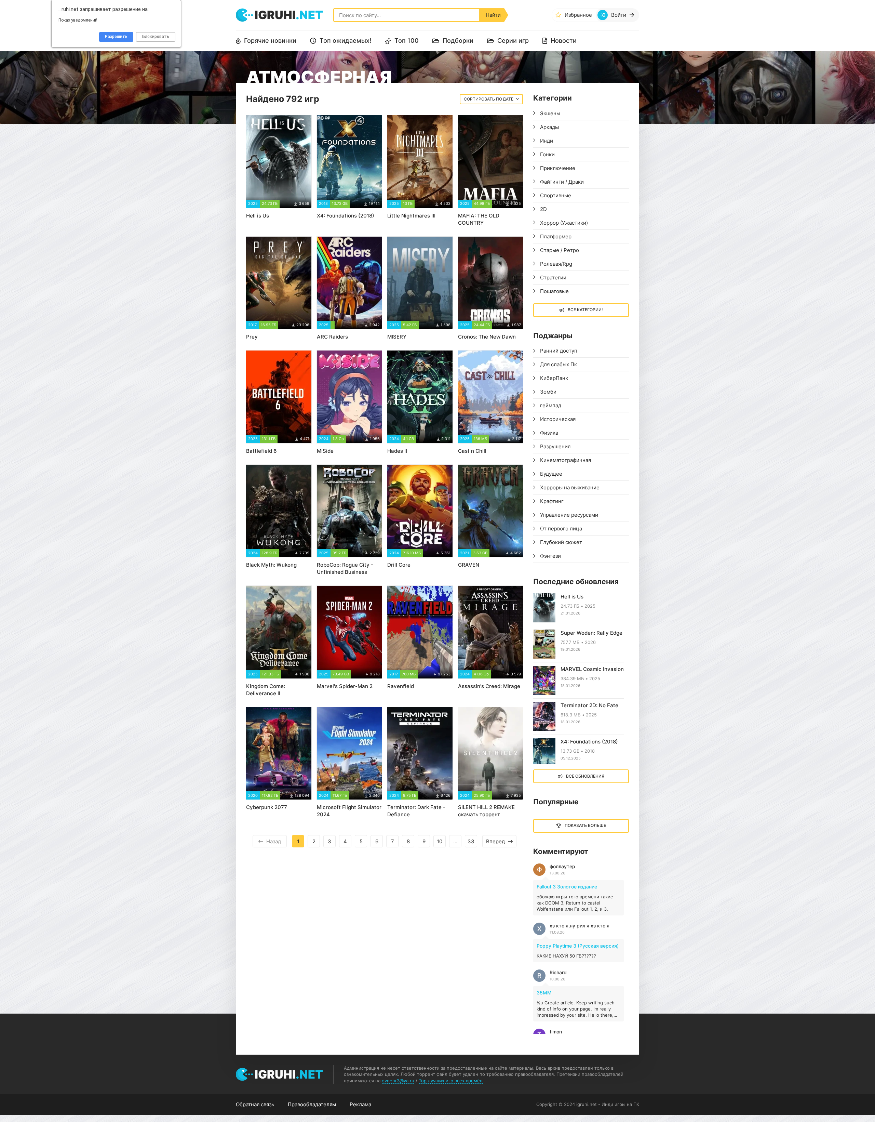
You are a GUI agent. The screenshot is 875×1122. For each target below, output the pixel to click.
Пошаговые (554, 291)
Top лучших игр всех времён (451, 1080)
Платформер (555, 236)
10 (439, 841)
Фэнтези (550, 556)
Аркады (549, 127)
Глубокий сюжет (561, 542)
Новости (564, 40)
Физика (549, 433)
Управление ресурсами (569, 515)
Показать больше (585, 825)
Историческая (558, 419)
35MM (544, 992)
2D (543, 209)
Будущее (551, 474)
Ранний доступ (558, 350)
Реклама (360, 1104)
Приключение (557, 168)
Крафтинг (552, 501)
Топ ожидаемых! (345, 40)
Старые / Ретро (559, 250)
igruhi (289, 15)
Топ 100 (406, 40)
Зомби (548, 391)
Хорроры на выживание (570, 487)
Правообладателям (312, 1104)
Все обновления (585, 776)
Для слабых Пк (558, 364)
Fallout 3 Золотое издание (567, 886)
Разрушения (555, 446)
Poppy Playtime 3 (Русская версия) (578, 946)
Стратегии (553, 277)
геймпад (550, 405)
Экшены (550, 113)
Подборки (458, 40)
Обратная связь (255, 1104)
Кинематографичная (565, 460)
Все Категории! (585, 309)
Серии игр (513, 40)
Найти (493, 15)
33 (471, 841)
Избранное (578, 15)
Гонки (547, 154)
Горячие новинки (270, 40)
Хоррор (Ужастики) (564, 223)
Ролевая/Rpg (556, 264)
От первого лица (561, 528)
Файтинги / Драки (562, 182)
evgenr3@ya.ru (398, 1080)
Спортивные (555, 195)
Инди (546, 140)
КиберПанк (554, 378)
